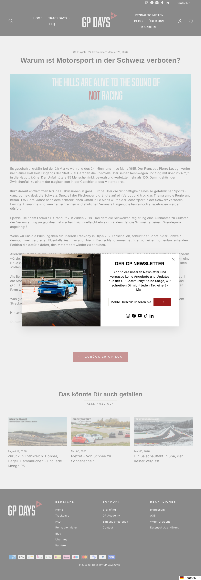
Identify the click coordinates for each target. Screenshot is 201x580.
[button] (190, 578)
